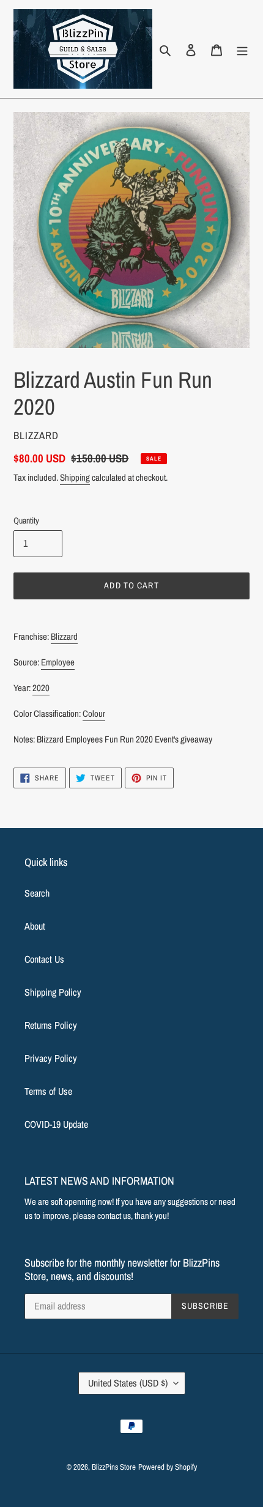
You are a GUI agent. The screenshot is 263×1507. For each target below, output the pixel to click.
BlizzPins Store (114, 1467)
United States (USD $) (128, 1383)
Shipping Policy (52, 992)
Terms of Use (48, 1091)
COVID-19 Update (56, 1124)
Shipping (75, 477)
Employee (58, 662)
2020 (41, 687)
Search (37, 893)
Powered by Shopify (167, 1467)
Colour (94, 713)
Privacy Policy (50, 1058)
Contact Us (44, 959)
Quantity (26, 520)
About (34, 926)
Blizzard (64, 636)
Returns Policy (50, 1025)
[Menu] (242, 48)
